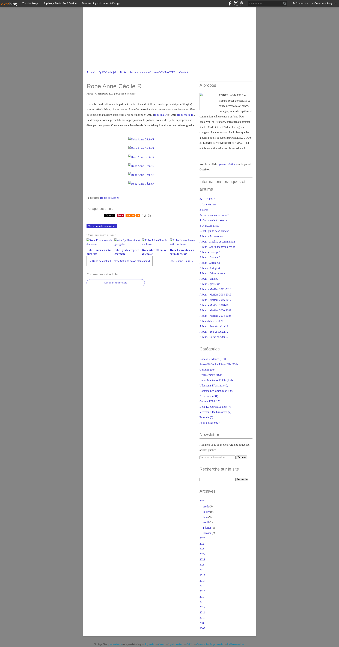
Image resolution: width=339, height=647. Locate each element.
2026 (202, 501)
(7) (215, 406)
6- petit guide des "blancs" (214, 230)
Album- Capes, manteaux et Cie (217, 246)
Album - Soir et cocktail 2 (214, 331)
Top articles (149, 644)
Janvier (207, 532)
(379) (213, 359)
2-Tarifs (204, 209)
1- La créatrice (208, 204)
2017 (202, 580)
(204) (219, 364)
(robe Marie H (185, 114)
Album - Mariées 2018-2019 (215, 305)
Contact (183, 72)
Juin (205, 517)
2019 (202, 570)
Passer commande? (140, 72)
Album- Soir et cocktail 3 (214, 336)
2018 (202, 575)
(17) (210, 401)
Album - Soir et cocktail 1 (214, 326)
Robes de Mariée (109, 197)
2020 (202, 564)
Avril (206, 522)
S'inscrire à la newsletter (101, 226)
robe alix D (160, 114)
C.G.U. (189, 644)
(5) (206, 417)
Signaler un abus (175, 644)
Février (207, 527)
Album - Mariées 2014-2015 (215, 294)
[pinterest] (241, 3)
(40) (214, 385)
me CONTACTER (165, 72)
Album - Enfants (209, 278)
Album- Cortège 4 (210, 268)
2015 (202, 591)
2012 (202, 607)
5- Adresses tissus (209, 225)
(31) (209, 396)
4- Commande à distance (213, 220)
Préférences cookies (235, 644)
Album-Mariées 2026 (211, 321)
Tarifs (123, 72)
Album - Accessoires (211, 236)
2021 (202, 559)
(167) (208, 369)
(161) (211, 374)
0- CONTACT (208, 199)
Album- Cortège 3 (210, 262)
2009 (202, 623)
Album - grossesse (210, 283)
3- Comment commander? (214, 215)
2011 (202, 612)
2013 (202, 601)
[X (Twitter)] (235, 3)
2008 (202, 628)
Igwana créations (227, 164)
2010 (202, 617)
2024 (202, 543)
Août (206, 506)
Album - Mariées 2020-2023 (215, 310)
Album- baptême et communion (217, 241)
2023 (202, 548)
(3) (209, 422)
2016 (202, 585)
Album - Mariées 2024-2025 (215, 315)
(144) (216, 380)
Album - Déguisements (212, 273)
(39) (216, 390)
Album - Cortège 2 (210, 257)
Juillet (206, 511)
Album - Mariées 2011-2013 (215, 289)
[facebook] (230, 3)
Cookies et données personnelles (210, 644)
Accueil (91, 72)
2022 (202, 554)
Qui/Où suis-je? (107, 72)
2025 (202, 538)
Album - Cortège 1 (210, 252)
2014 (202, 596)
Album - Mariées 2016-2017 (215, 299)
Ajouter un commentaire (115, 283)
